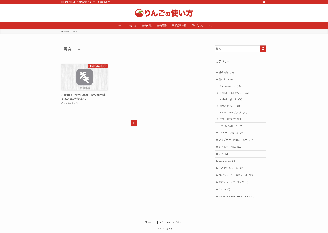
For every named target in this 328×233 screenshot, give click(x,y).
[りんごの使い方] (164, 13)
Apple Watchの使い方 (233, 112)
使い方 (226, 79)
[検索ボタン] (210, 25)
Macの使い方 (230, 106)
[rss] (264, 2)
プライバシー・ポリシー (171, 222)
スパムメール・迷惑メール (236, 175)
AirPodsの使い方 (231, 99)
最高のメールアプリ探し (234, 182)
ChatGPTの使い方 (231, 132)
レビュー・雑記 (230, 146)
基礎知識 (226, 72)
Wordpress (227, 161)
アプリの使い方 (231, 119)
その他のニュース (231, 168)
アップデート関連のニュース (237, 139)
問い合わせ (150, 222)
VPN (223, 153)
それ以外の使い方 (231, 125)
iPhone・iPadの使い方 (234, 92)
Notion (224, 189)
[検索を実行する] (263, 48)
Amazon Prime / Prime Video (236, 196)
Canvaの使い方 (230, 86)
